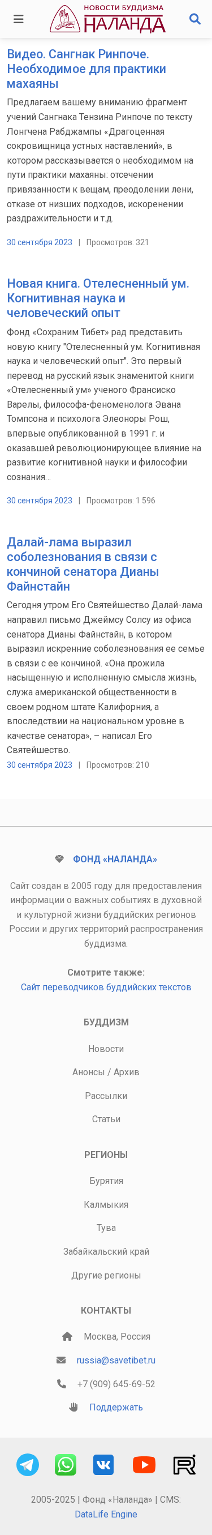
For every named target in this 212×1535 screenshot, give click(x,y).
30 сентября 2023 (39, 242)
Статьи (106, 1119)
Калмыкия (106, 1204)
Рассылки (106, 1096)
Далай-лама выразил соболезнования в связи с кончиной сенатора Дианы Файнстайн (83, 564)
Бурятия (106, 1180)
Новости (106, 1049)
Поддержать (116, 1407)
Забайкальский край (106, 1251)
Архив (127, 1072)
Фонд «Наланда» (115, 859)
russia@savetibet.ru (116, 1360)
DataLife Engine (106, 1514)
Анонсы (88, 1072)
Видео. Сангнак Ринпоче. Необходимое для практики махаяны (86, 69)
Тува (106, 1227)
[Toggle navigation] (19, 19)
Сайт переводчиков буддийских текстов (106, 987)
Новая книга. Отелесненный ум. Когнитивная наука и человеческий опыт (98, 298)
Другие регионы (106, 1275)
